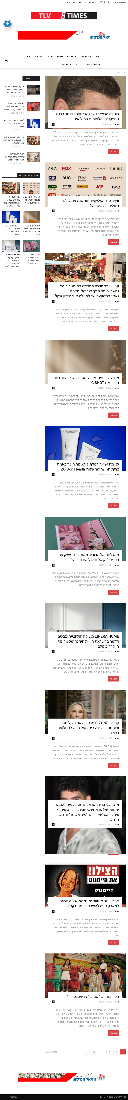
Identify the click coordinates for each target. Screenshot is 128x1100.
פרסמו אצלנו (68, 2)
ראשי (98, 56)
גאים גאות (39, 56)
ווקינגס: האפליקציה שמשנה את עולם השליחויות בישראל (31, 200)
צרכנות (78, 64)
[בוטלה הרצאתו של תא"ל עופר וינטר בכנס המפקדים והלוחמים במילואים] (85, 102)
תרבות (50, 56)
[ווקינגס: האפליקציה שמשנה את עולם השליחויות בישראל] (85, 184)
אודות (91, 2)
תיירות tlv (66, 64)
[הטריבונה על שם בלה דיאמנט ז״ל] (85, 975)
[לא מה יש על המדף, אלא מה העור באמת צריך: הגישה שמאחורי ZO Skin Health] (85, 448)
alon (116, 124)
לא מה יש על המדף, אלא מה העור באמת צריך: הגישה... (14, 123)
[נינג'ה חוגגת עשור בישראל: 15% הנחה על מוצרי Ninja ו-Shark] (33, 157)
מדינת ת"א (71, 56)
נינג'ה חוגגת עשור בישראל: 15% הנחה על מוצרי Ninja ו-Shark (14, 157)
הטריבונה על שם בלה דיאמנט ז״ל (93, 997)
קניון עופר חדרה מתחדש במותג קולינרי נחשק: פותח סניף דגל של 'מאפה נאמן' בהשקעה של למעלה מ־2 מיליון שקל (87, 291)
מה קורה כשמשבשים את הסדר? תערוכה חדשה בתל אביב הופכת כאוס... (14, 90)
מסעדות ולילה (86, 56)
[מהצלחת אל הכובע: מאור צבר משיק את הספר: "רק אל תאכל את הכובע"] (85, 539)
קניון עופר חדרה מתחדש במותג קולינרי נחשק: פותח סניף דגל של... (13, 140)
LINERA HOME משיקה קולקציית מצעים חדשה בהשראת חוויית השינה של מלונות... (11, 260)
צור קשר (82, 2)
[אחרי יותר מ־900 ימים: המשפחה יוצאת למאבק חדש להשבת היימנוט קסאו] (85, 885)
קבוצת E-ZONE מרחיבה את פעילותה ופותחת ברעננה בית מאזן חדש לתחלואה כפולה (88, 728)
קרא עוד (113, 151)
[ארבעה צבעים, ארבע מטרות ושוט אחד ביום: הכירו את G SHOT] (85, 362)
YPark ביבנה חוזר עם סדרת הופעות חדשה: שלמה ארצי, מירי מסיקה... (13, 106)
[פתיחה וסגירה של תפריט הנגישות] (8, 24)
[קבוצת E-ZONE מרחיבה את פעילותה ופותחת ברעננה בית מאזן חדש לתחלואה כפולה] (85, 712)
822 (94, 1051)
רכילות (60, 56)
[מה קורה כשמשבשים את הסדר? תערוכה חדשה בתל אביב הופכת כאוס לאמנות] (33, 90)
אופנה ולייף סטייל (93, 64)
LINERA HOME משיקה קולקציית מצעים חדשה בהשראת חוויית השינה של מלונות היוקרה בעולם (88, 641)
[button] (6, 60)
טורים (28, 56)
